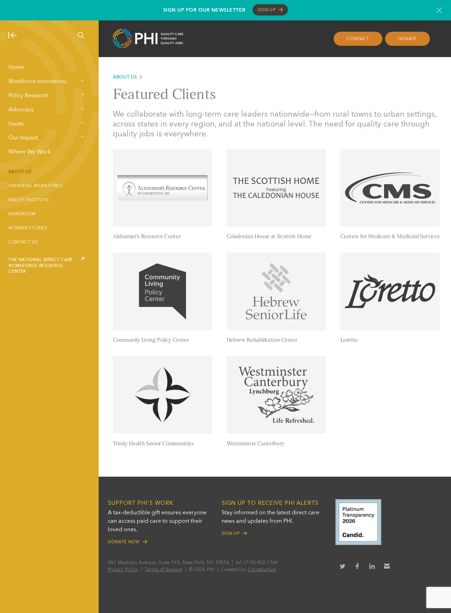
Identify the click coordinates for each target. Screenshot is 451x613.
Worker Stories (28, 228)
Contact (358, 39)
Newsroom (22, 214)
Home (16, 67)
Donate (407, 39)
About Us (20, 172)
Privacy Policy (123, 569)
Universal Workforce (35, 186)
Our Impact (23, 138)
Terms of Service (163, 569)
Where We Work (29, 152)
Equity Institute (28, 200)
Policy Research (28, 96)
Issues (16, 124)
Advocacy (21, 110)
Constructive (262, 569)
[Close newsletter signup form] (439, 10)
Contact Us (23, 242)
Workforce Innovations (37, 82)
